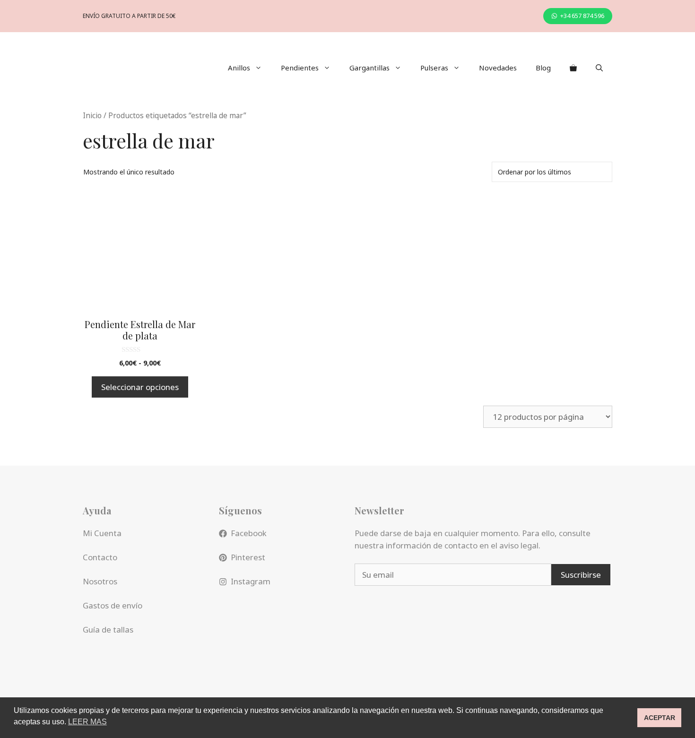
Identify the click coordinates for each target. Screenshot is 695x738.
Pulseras (434, 67)
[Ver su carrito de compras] (573, 67)
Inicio (92, 115)
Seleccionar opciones (140, 387)
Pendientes (300, 67)
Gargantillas (369, 67)
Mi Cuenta (102, 533)
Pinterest (248, 557)
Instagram (250, 581)
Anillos (239, 67)
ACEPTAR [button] (659, 717)
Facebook (249, 533)
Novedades (498, 67)
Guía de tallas (108, 629)
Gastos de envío (112, 605)
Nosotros (100, 581)
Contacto (100, 557)
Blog (543, 67)
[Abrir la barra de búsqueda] (599, 67)
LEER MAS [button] (87, 722)
